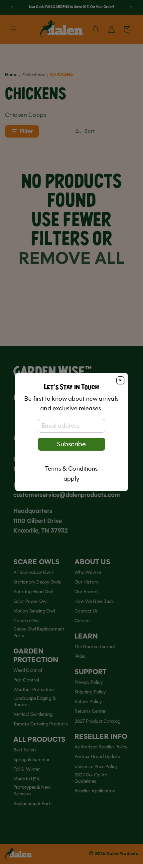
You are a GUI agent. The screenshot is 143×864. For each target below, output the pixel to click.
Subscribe (71, 444)
